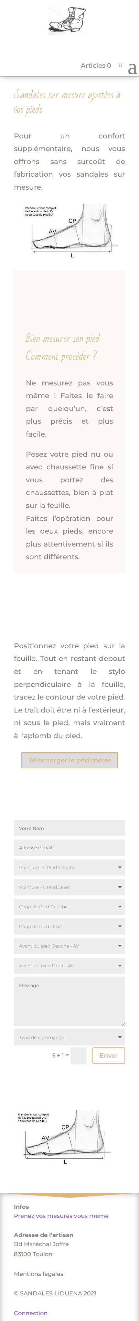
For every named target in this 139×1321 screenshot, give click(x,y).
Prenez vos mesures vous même (61, 1216)
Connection (31, 1313)
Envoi (109, 1055)
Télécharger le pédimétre (69, 760)
